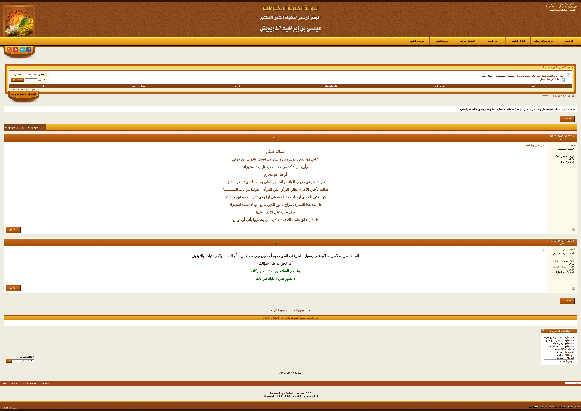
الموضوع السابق (299, 310)
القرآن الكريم (518, 41)
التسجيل (531, 86)
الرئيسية (568, 41)
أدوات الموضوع (37, 127)
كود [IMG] (569, 355)
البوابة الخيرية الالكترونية (29, 383)
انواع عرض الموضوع (17, 127)
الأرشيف (14, 383)
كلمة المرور (42, 80)
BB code (566, 349)
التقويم (237, 86)
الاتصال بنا (45, 383)
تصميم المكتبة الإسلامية (9, 408)
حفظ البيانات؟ (15, 75)
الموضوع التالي (280, 310)
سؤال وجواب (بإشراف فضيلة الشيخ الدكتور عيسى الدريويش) (540, 76)
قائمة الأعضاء (331, 86)
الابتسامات (568, 352)
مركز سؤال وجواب (543, 41)
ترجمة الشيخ (442, 41)
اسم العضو (43, 74)
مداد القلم (493, 41)
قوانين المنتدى (566, 361)
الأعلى (5, 383)
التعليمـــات (440, 86)
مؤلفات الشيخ (417, 41)
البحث (41, 86)
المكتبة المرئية (467, 41)
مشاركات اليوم (138, 86)
